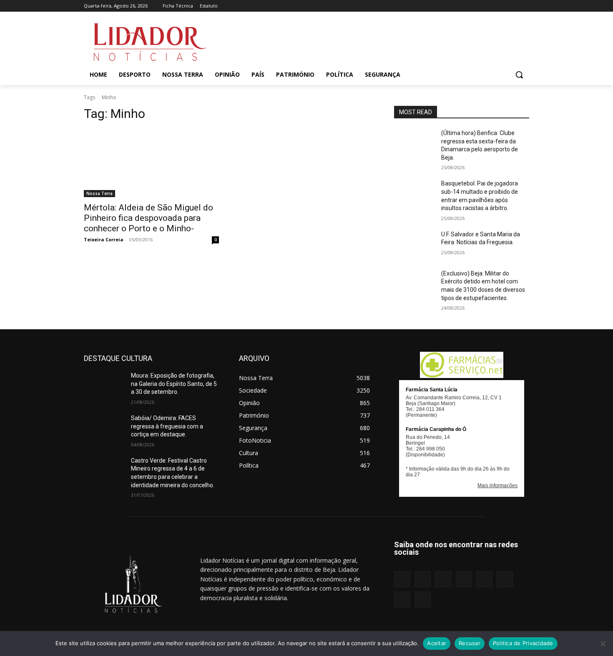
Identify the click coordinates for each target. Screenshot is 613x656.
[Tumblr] (501, 6)
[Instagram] (455, 6)
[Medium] (478, 6)
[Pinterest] (490, 6)
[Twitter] (513, 6)
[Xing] (524, 6)
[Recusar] (602, 643)
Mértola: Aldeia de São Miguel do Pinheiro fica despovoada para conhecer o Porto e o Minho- (148, 218)
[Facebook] (443, 6)
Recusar (469, 643)
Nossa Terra (99, 193)
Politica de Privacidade (523, 643)
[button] (519, 75)
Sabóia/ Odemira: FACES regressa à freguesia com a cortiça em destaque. (167, 426)
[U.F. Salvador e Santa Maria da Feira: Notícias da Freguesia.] (414, 244)
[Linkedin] (466, 6)
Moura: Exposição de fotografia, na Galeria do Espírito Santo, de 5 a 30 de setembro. (174, 383)
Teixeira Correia (103, 239)
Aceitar (436, 643)
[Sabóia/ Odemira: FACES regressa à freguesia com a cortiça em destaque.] (104, 428)
